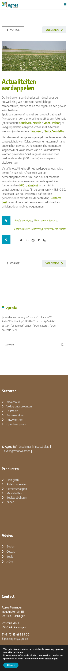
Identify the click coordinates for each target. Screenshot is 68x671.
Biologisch (12, 480)
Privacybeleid (41, 446)
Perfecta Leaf (51, 228)
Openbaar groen (16, 424)
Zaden (10, 502)
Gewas (10, 551)
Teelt (9, 556)
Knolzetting (37, 228)
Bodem (10, 546)
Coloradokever (21, 228)
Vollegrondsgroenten (19, 406)
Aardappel (19, 220)
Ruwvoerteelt (14, 420)
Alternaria (52, 220)
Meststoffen (14, 493)
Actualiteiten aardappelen (19, 84)
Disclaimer (25, 446)
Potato (62, 228)
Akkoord (11, 665)
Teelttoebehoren (16, 497)
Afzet (9, 561)
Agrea (29, 220)
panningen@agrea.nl (16, 638)
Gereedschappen (16, 489)
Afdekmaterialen (16, 484)
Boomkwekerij (15, 415)
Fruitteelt (12, 411)
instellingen (51, 658)
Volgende (52, 29)
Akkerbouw (39, 220)
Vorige (15, 29)
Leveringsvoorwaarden (16, 451)
